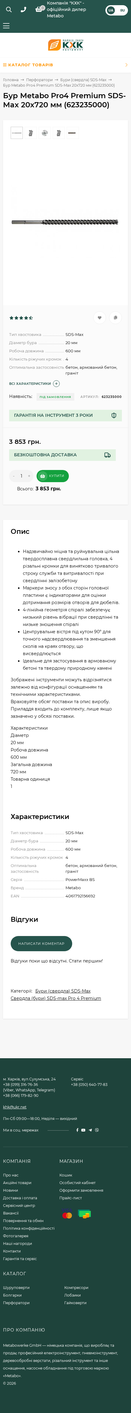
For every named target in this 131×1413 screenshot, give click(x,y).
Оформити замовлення (81, 1190)
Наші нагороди (17, 1243)
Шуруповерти (16, 1287)
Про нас (11, 1175)
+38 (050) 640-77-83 (89, 1084)
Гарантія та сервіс (20, 1258)
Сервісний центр (19, 1205)
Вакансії (11, 1213)
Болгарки (12, 1295)
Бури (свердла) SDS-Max (83, 80)
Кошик (65, 1175)
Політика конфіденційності (29, 1228)
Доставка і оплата (20, 1198)
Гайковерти (75, 1303)
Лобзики (72, 1295)
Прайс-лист (70, 1198)
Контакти (12, 1251)
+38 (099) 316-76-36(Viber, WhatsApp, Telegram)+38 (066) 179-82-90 (29, 1090)
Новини (10, 1190)
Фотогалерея (15, 1236)
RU (122, 10)
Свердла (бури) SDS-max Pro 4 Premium (56, 998)
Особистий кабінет (77, 1182)
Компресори (76, 1287)
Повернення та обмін (23, 1220)
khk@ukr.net (15, 1107)
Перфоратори (39, 80)
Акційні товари (17, 1182)
